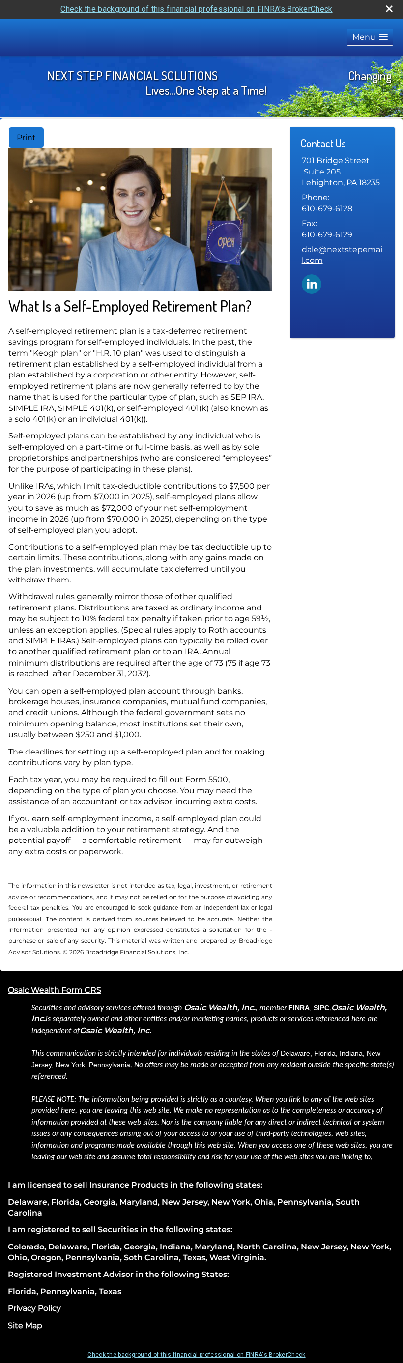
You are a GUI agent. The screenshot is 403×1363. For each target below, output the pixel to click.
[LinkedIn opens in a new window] (311, 283)
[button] (370, 37)
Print (26, 137)
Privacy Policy (34, 1308)
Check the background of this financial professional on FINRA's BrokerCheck (196, 9)
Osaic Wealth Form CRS (54, 990)
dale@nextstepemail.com (342, 255)
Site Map (25, 1325)
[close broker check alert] (389, 9)
